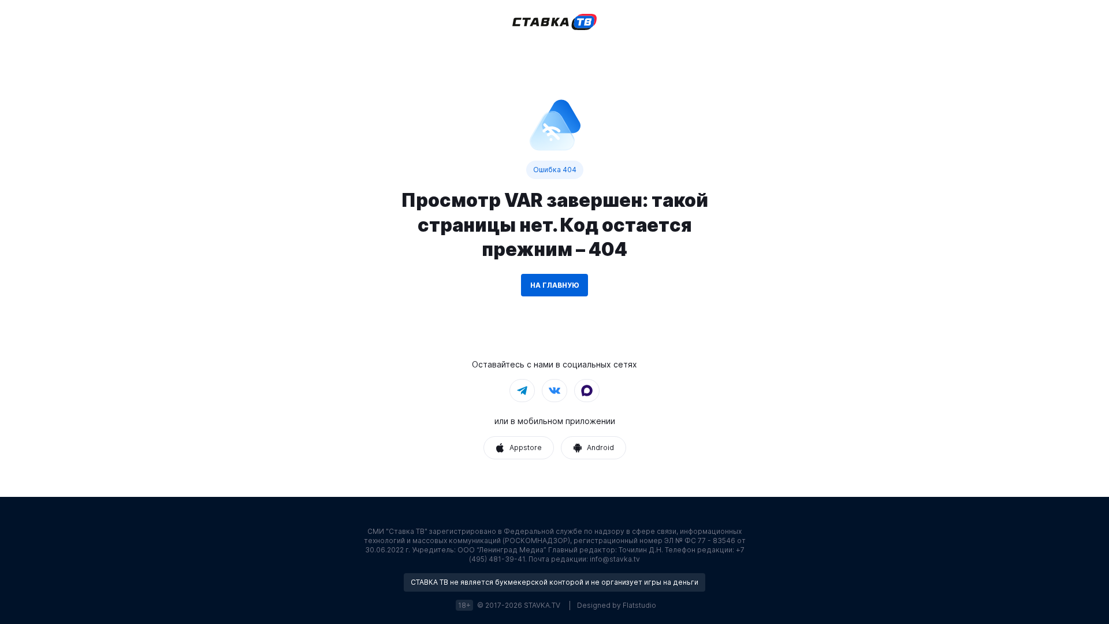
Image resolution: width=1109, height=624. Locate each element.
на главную (554, 285)
